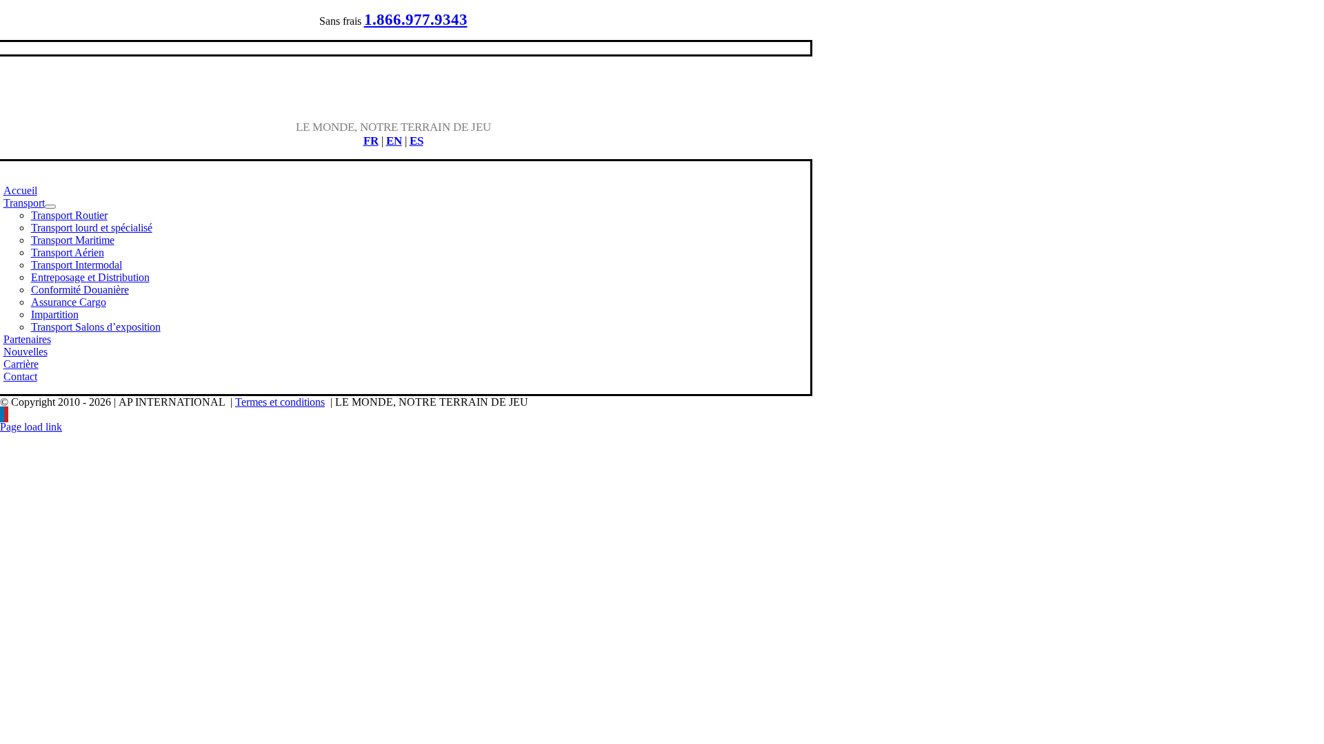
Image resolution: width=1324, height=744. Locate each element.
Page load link (31, 427)
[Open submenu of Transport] (50, 207)
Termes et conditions (280, 402)
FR (371, 140)
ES (416, 140)
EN (394, 140)
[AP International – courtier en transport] (393, 103)
